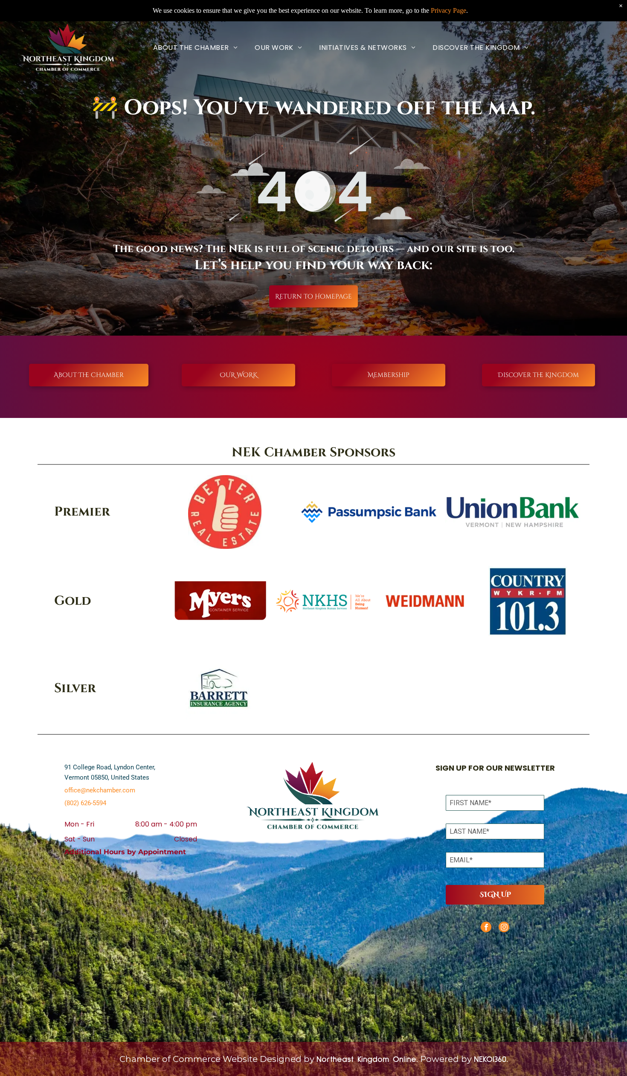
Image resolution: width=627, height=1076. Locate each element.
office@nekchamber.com (99, 790)
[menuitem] (195, 47)
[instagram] (504, 928)
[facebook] (486, 928)
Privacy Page (448, 10)
